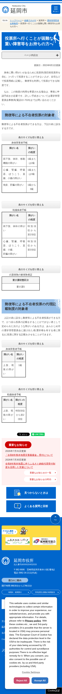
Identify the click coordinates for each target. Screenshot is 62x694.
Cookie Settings (31, 672)
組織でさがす (30, 20)
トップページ (16, 20)
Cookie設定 (54, 690)
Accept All (40, 680)
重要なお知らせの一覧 (40, 473)
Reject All (21, 680)
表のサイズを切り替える (31, 137)
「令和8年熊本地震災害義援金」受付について (29, 455)
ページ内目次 (31, 55)
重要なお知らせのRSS (40, 479)
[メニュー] (55, 9)
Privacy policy (33, 620)
